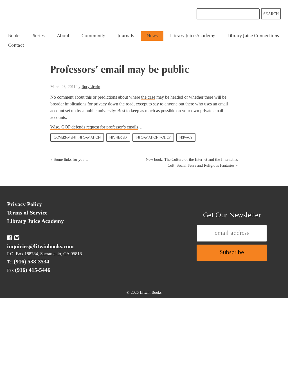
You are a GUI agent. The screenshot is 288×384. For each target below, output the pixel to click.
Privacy (185, 137)
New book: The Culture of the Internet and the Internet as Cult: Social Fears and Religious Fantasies (192, 162)
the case (148, 97)
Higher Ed (118, 137)
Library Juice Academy (192, 36)
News (152, 36)
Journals (126, 36)
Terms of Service (27, 212)
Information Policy (153, 137)
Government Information (77, 137)
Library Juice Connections (253, 36)
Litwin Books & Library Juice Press (92, 15)
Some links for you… (71, 159)
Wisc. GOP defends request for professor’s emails (94, 127)
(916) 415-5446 (32, 270)
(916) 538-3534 (31, 261)
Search (271, 14)
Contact (16, 45)
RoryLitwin (91, 87)
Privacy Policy (24, 204)
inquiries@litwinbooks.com (40, 246)
